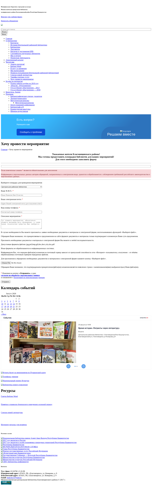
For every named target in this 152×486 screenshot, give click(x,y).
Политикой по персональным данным (29, 278)
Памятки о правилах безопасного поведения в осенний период (26, 404)
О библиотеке (11, 41)
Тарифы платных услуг (19, 77)
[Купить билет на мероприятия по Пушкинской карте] (2, 25)
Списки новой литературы (21, 75)
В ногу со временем (18, 68)
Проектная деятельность (20, 58)
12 (8, 304)
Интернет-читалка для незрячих (14, 425)
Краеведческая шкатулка (20, 109)
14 (14, 304)
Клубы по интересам (14, 81)
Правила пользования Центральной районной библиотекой (34, 73)
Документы (15, 49)
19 (8, 307)
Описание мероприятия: (11, 216)
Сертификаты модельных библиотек (25, 54)
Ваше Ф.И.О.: (7, 191)
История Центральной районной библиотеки (28, 45)
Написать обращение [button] (9, 21)
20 (11, 307)
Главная (9, 39)
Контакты (14, 43)
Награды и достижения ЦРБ (21, 51)
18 (5, 307)
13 (11, 304)
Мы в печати (15, 56)
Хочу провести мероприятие (22, 79)
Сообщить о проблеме (31, 132)
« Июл (3, 314)
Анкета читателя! (17, 64)
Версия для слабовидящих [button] (11, 17)
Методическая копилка (19, 101)
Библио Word (15, 66)
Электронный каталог (15, 60)
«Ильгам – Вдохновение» (20, 86)
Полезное (9, 94)
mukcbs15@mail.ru (14, 478)
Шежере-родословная (19, 111)
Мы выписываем (17, 71)
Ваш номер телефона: (10, 208)
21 (14, 307)
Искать (4, 32)
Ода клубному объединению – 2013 (24, 88)
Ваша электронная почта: (12, 199)
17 (2, 307)
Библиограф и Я (17, 107)
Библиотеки (15, 47)
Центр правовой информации (22, 105)
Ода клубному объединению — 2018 (25, 90)
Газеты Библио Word (9, 396)
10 (2, 304)
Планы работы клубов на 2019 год (24, 83)
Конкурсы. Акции (13, 92)
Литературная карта (18, 98)
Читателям (10, 62)
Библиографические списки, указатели (26, 96)
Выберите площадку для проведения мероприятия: (21, 183)
